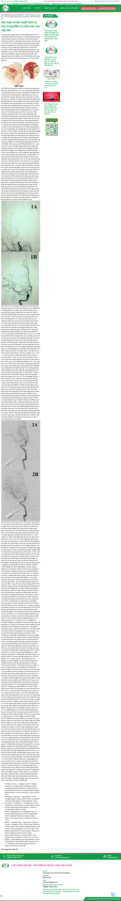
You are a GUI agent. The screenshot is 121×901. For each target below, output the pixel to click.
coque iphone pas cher (29, 658)
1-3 (31, 550)
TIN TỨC (37, 8)
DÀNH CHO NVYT (50, 8)
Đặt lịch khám (88, 8)
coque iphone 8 (24, 742)
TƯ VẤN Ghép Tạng (106, 8)
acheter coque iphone (31, 733)
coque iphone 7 (27, 822)
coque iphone (19, 592)
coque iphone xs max (17, 811)
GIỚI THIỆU (27, 8)
